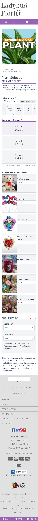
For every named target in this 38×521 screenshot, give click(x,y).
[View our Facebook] (13, 431)
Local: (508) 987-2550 (19, 447)
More (5, 92)
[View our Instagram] (21, 431)
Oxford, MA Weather (8, 501)
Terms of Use (19, 512)
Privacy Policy (9, 509)
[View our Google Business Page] (17, 431)
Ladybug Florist (14, 9)
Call (7, 519)
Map (19, 519)
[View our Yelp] (24, 431)
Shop (11, 22)
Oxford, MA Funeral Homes (13, 494)
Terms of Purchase (25, 509)
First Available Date (27, 101)
